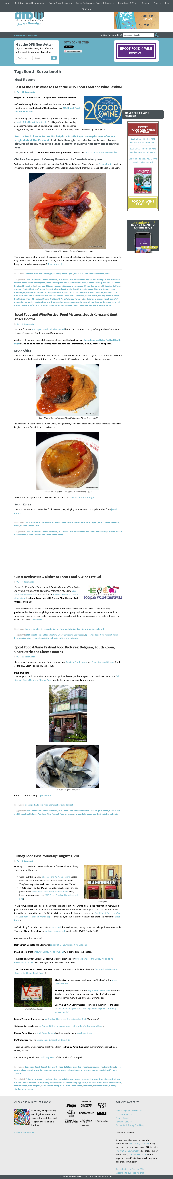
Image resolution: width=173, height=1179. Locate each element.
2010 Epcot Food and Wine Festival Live (43, 634)
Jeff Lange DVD (48, 1057)
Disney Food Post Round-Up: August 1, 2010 (47, 855)
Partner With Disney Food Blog (130, 1125)
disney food (101, 531)
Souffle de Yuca (35, 305)
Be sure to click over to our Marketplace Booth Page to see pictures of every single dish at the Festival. (64, 138)
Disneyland (109, 1067)
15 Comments (28, 92)
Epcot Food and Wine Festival (98, 634)
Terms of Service (124, 1121)
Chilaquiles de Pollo (111, 286)
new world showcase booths (86, 814)
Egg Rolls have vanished (99, 990)
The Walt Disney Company (128, 1150)
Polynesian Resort (74, 1070)
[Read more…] (54, 264)
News (107, 273)
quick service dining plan (52, 1085)
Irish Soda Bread (84, 1032)
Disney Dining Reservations (49, 1082)
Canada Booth (105, 164)
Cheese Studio (28, 286)
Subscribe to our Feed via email (130, 1172)
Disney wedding (70, 1082)
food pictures (66, 814)
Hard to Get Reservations (48, 1070)
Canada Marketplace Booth (100, 282)
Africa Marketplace (36, 282)
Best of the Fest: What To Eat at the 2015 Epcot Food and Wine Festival (68, 86)
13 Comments (28, 656)
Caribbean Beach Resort (36, 1067)
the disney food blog (24, 9)
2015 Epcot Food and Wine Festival (100, 152)
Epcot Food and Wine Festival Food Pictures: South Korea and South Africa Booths (66, 316)
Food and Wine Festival (93, 273)
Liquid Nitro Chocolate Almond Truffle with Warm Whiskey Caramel (51, 299)
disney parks (61, 273)
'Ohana (29, 1079)
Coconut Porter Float (24, 289)
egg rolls (82, 1082)
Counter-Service (32, 522)
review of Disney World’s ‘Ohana (48, 951)
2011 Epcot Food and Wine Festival (48, 329)
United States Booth (68, 638)
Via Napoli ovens (100, 1085)
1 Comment (27, 861)
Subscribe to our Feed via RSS (129, 1169)
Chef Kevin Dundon (46, 1032)
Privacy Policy (122, 1118)
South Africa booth (36, 534)
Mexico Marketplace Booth (40, 302)
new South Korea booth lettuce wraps (50, 891)
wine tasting (27, 1089)
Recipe (87, 1070)
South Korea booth (51, 305)
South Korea (81, 662)
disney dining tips (47, 273)
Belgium (70, 662)
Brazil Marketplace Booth (58, 282)
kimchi (36, 638)
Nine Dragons (34, 1085)
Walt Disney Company (139, 1143)
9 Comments (28, 324)
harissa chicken (77, 295)
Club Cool (108, 1079)
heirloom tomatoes (23, 638)
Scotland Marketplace (101, 302)
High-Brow (86, 629)
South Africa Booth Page (82, 497)
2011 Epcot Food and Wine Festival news (76, 531)
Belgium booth (101, 810)
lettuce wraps (20, 1085)
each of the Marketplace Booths (32, 122)
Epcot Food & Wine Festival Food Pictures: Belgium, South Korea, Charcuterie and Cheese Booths (64, 649)
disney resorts (96, 1067)
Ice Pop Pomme (105, 295)
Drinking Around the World (79, 522)
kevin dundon (115, 1082)
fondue (116, 634)
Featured (78, 273)
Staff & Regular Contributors (129, 1110)
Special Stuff (33, 525)
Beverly (77, 1079)
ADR (72, 1079)
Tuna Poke (83, 305)
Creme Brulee (52, 289)
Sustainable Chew (69, 305)
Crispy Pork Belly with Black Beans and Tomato (80, 289)
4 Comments (28, 581)
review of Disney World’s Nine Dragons (68, 944)
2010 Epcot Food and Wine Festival (41, 810)
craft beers (40, 289)
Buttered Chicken (78, 282)
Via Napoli (56, 927)
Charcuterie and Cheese (73, 634)
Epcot (70, 273)
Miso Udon (58, 302)
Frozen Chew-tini (95, 292)
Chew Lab (40, 286)
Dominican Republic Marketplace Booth (44, 292)
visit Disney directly (137, 1154)
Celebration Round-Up (92, 1079)
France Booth (80, 292)
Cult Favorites (31, 273)
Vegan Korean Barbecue (100, 305)
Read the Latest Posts (25, 35)
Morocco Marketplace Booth (77, 302)
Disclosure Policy (124, 1114)
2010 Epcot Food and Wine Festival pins (51, 1079)
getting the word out (55, 931)
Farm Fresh (69, 292)
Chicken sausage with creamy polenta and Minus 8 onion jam (73, 286)
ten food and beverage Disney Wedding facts (65, 1019)
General (69, 804)
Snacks (23, 525)
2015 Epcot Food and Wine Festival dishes (77, 279)
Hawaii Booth (91, 295)
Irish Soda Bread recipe (97, 1082)
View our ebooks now (24, 1132)
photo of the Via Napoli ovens (56, 876)
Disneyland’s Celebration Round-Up (53, 1039)
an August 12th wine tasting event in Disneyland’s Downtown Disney (71, 1025)
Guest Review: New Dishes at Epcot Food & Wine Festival (57, 576)
